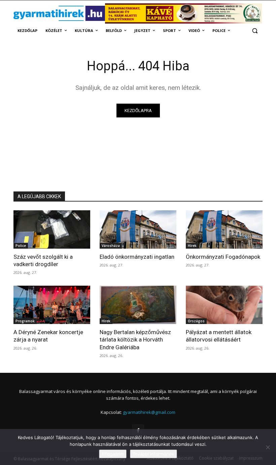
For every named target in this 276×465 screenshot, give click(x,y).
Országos (196, 321)
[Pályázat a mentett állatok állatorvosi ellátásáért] (224, 305)
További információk (153, 454)
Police (20, 245)
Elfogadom (113, 454)
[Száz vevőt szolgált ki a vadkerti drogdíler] (51, 229)
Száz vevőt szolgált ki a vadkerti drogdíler (43, 260)
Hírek (192, 245)
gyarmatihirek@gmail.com (149, 412)
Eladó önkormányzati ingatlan (137, 256)
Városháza (111, 245)
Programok (25, 321)
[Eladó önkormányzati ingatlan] (138, 229)
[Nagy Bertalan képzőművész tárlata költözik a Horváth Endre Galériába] (138, 305)
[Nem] (267, 447)
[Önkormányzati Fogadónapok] (224, 229)
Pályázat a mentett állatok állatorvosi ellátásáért (218, 336)
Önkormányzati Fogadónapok (223, 256)
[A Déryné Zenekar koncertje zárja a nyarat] (51, 305)
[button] (255, 31)
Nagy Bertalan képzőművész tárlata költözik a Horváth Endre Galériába (135, 339)
